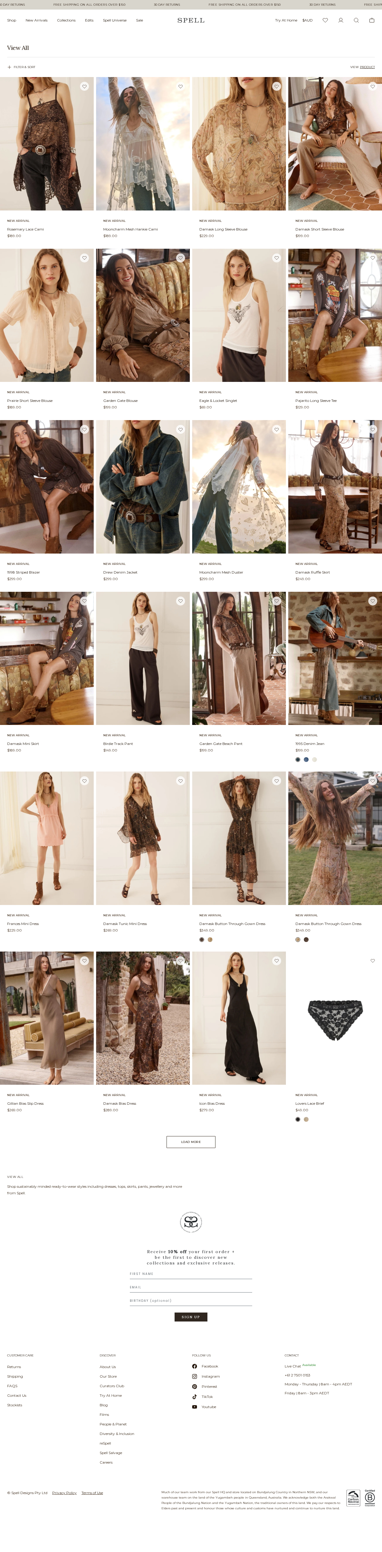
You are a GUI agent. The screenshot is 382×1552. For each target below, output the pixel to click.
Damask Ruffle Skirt (312, 572)
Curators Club (112, 1386)
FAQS (12, 1386)
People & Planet (113, 1424)
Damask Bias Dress (119, 1103)
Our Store (108, 1376)
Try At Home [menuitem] (286, 20)
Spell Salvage (111, 1452)
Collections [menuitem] (66, 20)
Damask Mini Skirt (23, 743)
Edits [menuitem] (89, 20)
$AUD (307, 20)
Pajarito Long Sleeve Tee (316, 400)
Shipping (15, 1376)
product (367, 67)
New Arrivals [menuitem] (36, 20)
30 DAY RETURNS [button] (167, 4)
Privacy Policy (64, 1492)
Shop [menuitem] (11, 20)
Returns (14, 1366)
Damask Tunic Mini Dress (125, 923)
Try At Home (111, 1395)
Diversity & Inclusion (117, 1433)
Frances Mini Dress (23, 923)
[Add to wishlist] (84, 86)
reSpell (105, 1443)
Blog (104, 1405)
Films (104, 1414)
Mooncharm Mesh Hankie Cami (130, 229)
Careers (106, 1462)
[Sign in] (341, 20)
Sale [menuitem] (139, 20)
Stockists (14, 1405)
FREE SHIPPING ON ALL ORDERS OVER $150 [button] (89, 4)
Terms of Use (92, 1492)
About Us (108, 1366)
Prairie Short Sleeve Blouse (30, 400)
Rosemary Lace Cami (25, 229)
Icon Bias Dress (212, 1103)
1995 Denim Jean (309, 743)
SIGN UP (191, 1317)
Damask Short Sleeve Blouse (319, 229)
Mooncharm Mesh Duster (221, 572)
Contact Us (16, 1395)
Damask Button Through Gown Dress (232, 923)
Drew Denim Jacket (120, 572)
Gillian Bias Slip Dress (25, 1103)
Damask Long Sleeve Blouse (223, 229)
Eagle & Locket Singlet (218, 400)
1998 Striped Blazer (23, 572)
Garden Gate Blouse (120, 400)
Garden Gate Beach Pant (221, 743)
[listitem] (191, 47)
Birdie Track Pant (118, 743)
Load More (191, 1142)
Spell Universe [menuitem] (115, 20)
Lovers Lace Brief (309, 1103)
